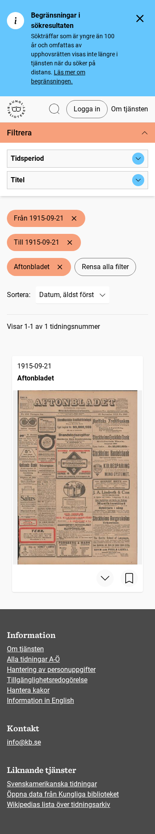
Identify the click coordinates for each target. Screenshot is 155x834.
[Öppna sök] (54, 109)
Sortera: (19, 295)
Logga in (87, 109)
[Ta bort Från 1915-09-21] (74, 218)
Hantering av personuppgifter (51, 669)
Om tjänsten (129, 109)
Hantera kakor (28, 690)
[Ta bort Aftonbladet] (60, 267)
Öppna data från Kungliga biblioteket (63, 794)
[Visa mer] (105, 578)
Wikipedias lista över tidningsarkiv (58, 804)
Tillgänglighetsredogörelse (47, 680)
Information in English (40, 700)
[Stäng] (140, 18)
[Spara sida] (129, 578)
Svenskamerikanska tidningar (52, 784)
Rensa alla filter (105, 267)
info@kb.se (24, 742)
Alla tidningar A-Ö (33, 659)
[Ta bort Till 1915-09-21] (70, 242)
